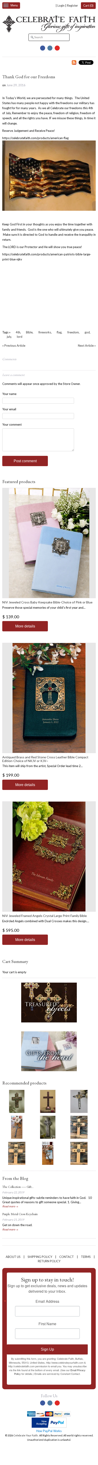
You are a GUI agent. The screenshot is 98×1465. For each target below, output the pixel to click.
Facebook (42, 48)
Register (72, 5)
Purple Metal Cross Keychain (20, 1214)
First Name (47, 1324)
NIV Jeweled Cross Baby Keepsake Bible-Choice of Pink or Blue (47, 602)
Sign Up (47, 1349)
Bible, (29, 332)
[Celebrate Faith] (49, 31)
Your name (9, 394)
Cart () (88, 5)
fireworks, (45, 332)
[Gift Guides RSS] (74, 63)
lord (19, 336)
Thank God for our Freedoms (28, 77)
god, (87, 332)
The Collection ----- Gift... (18, 1187)
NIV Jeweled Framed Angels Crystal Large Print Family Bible (44, 916)
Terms (86, 1257)
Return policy (49, 1261)
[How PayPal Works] (49, 1426)
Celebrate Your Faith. (26, 1435)
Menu (14, 5)
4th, (18, 332)
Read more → (10, 1206)
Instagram (49, 48)
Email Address (47, 1301)
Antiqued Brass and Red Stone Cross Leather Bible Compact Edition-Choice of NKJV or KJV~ (45, 758)
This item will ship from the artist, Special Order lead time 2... (42, 766)
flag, (59, 332)
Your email (9, 409)
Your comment (12, 424)
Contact (66, 1257)
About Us (13, 1257)
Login (60, 5)
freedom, (73, 332)
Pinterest (57, 48)
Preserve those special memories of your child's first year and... (43, 607)
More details (25, 626)
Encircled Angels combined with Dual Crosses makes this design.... (45, 921)
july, (9, 336)
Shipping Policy (40, 1257)
